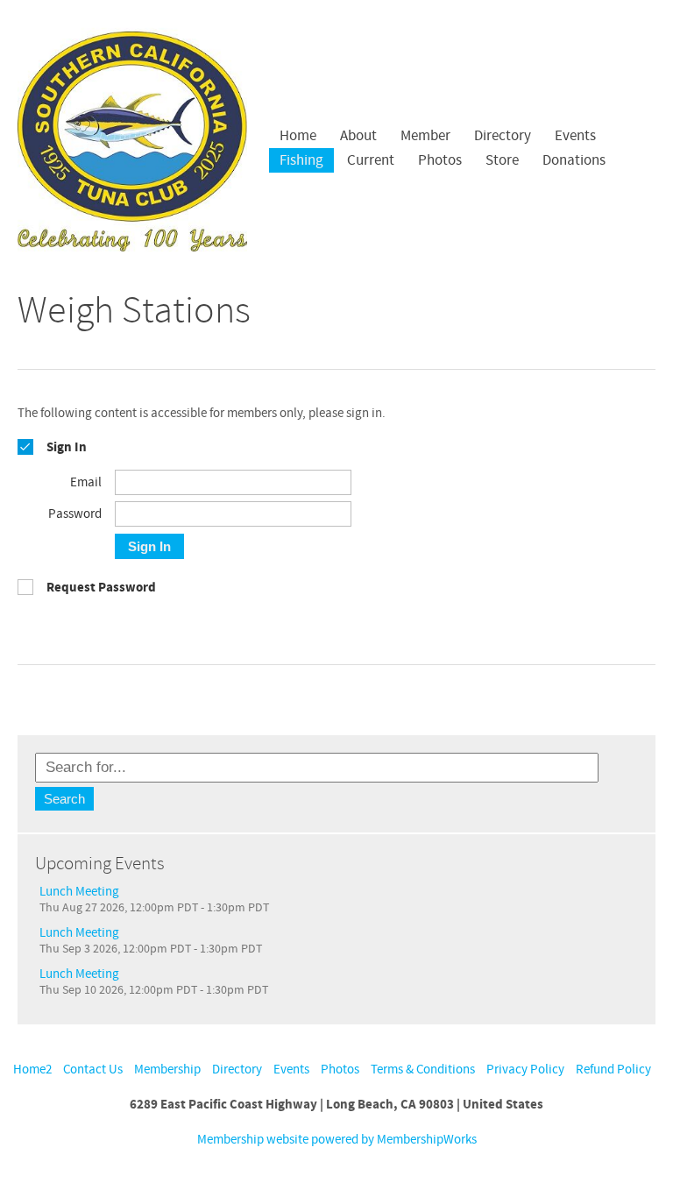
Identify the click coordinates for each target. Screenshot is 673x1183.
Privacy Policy (525, 1069)
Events (291, 1069)
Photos (340, 1069)
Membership (167, 1069)
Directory (502, 135)
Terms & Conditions (423, 1069)
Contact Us (93, 1069)
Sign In (149, 546)
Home (298, 135)
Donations (574, 160)
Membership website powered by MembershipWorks (337, 1139)
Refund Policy (613, 1069)
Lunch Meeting (79, 891)
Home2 (32, 1069)
